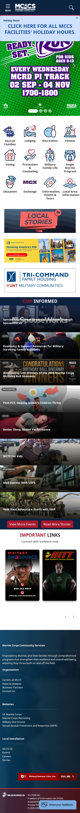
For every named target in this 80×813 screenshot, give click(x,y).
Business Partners (12, 687)
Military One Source (13, 722)
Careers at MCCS (11, 680)
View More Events (23, 524)
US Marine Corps (12, 714)
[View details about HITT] (60, 575)
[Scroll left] (66, 617)
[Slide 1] (33, 111)
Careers (6, 756)
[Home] (25, 7)
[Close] (77, 18)
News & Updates (11, 683)
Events (6, 752)
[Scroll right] (74, 617)
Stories (6, 760)
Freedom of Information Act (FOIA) (45, 798)
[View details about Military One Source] (22, 575)
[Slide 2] (41, 111)
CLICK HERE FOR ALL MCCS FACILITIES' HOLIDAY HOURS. (40, 29)
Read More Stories (57, 524)
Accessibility (34, 801)
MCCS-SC (7, 748)
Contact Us (8, 691)
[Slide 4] (50, 111)
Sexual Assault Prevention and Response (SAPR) (29, 725)
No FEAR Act (34, 795)
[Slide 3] (45, 111)
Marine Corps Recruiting (16, 718)
